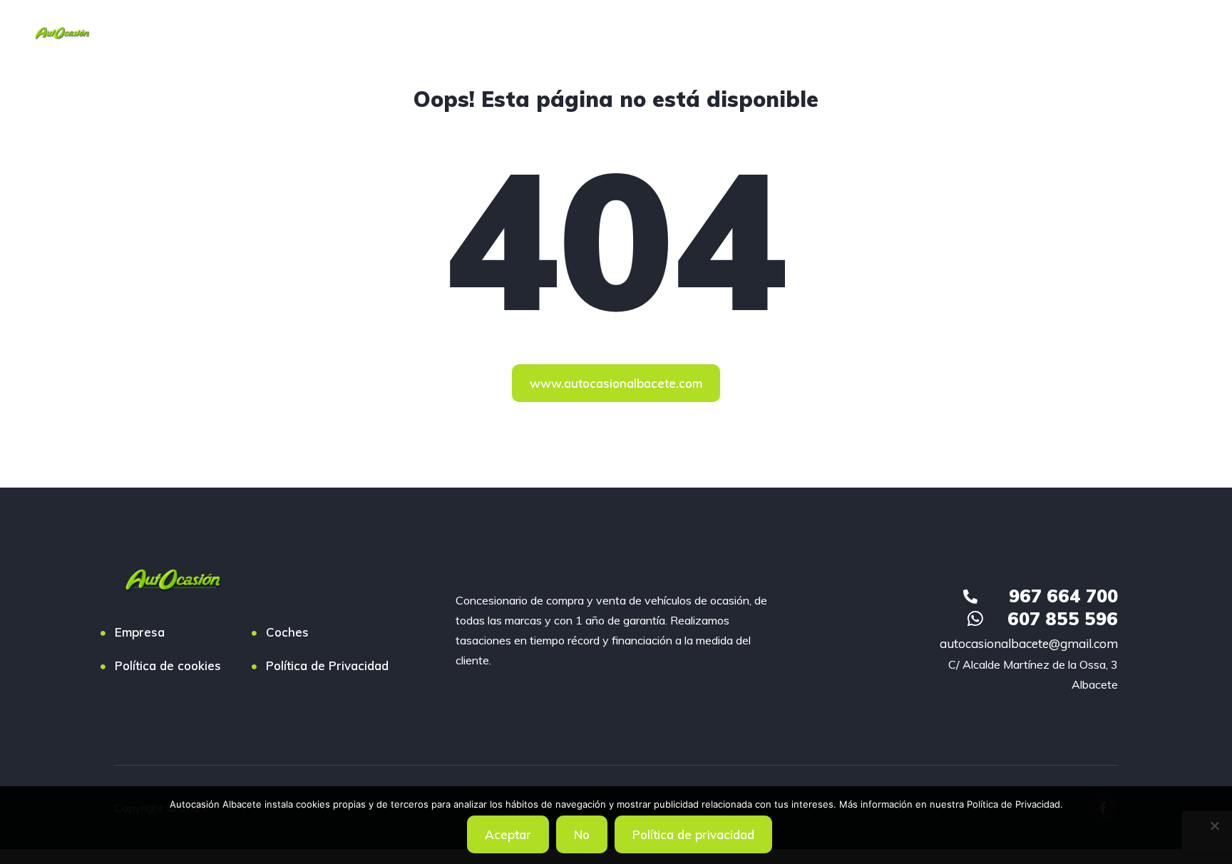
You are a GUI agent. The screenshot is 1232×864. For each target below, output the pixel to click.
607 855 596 (1062, 618)
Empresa (516, 32)
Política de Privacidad (327, 665)
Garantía (434, 32)
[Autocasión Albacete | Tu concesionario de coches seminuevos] (62, 32)
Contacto (661, 32)
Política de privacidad (693, 834)
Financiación (255, 32)
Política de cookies (168, 665)
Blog (588, 32)
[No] (1214, 825)
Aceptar (508, 834)
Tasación (349, 32)
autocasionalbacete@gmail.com (1029, 643)
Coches (167, 32)
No (582, 834)
